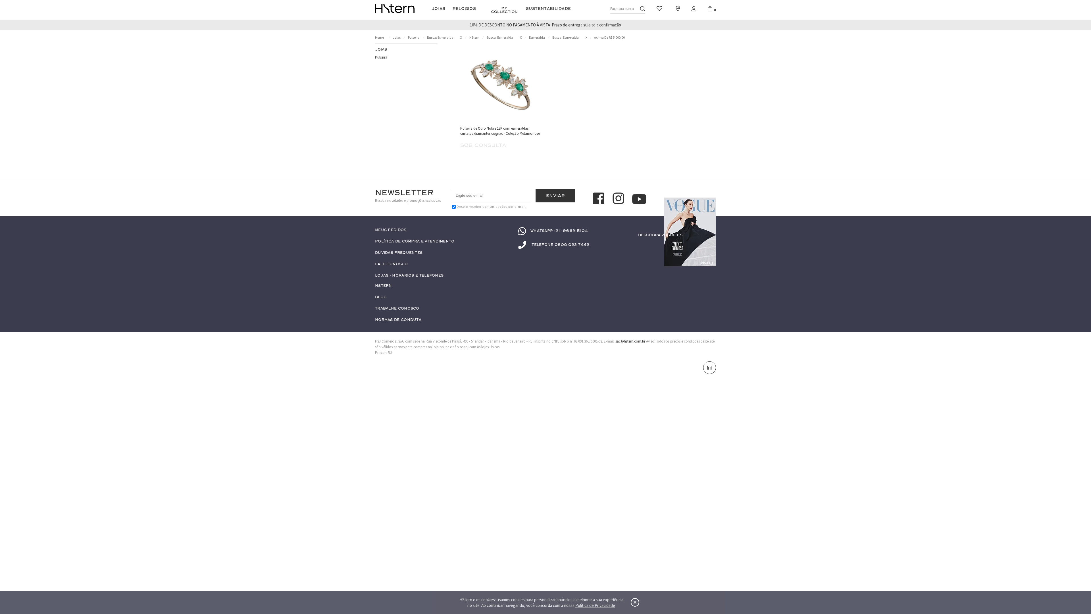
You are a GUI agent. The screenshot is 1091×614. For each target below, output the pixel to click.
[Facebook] (599, 199)
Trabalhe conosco (397, 308)
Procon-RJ (383, 352)
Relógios (464, 9)
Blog (380, 297)
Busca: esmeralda (440, 37)
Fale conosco (391, 264)
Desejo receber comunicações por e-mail (491, 206)
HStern (474, 37)
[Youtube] (639, 199)
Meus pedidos (391, 230)
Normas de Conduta (398, 319)
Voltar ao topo (709, 584)
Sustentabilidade (548, 9)
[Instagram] (619, 199)
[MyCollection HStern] (504, 10)
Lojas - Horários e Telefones (409, 275)
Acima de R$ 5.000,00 (609, 37)
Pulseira (414, 37)
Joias (438, 9)
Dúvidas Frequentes (398, 252)
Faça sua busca (622, 8)
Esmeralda (537, 37)
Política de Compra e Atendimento (415, 241)
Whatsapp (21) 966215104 (559, 231)
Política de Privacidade (595, 605)
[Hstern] (395, 8)
